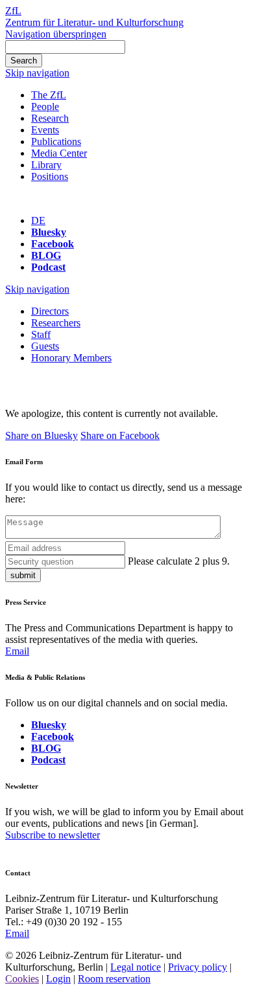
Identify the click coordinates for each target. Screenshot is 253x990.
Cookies (22, 978)
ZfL (13, 10)
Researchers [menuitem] (55, 322)
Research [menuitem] (50, 118)
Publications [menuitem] (56, 141)
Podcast (48, 267)
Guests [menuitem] (45, 346)
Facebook (52, 243)
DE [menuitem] (38, 220)
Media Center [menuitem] (59, 153)
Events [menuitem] (45, 129)
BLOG (46, 255)
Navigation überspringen (55, 33)
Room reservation (114, 978)
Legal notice (135, 967)
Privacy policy (197, 967)
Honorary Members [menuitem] (71, 357)
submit (23, 575)
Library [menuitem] (46, 164)
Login (58, 978)
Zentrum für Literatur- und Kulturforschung (94, 22)
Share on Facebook (120, 435)
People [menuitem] (45, 106)
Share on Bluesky (41, 435)
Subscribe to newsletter (52, 834)
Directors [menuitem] (50, 311)
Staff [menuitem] (41, 334)
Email (17, 651)
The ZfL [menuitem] (48, 94)
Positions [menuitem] (49, 176)
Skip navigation (37, 72)
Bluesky (48, 232)
